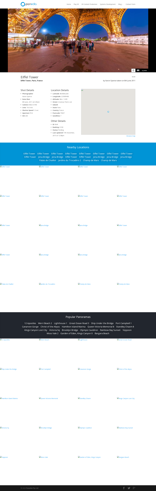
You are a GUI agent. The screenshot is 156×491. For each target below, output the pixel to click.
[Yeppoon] (19, 457)
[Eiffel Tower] (19, 167)
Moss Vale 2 (52, 333)
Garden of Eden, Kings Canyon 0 (76, 333)
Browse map (130, 136)
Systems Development (108, 4)
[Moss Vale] (58, 457)
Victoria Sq (54, 330)
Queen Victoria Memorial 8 (101, 326)
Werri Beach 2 (45, 323)
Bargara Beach (102, 333)
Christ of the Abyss (50, 326)
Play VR (76, 4)
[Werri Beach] (58, 340)
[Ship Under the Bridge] (19, 369)
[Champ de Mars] (97, 284)
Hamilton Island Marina (73, 326)
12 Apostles (30, 323)
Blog (120, 4)
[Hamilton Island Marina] (19, 398)
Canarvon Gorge (30, 326)
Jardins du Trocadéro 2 (69, 160)
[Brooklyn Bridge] (58, 428)
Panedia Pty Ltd (32, 488)
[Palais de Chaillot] (19, 284)
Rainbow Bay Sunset (110, 330)
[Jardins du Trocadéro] (58, 284)
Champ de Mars (91, 160)
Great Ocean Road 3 (79, 323)
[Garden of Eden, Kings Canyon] (97, 457)
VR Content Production (89, 4)
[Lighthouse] (97, 340)
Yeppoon (127, 330)
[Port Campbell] (58, 369)
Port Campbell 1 (124, 323)
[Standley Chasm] (97, 398)
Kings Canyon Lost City (35, 330)
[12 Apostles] (19, 340)
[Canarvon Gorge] (97, 369)
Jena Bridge (44, 156)
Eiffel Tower (29, 153)
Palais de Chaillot (47, 160)
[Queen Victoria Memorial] (58, 398)
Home (69, 4)
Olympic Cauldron (89, 330)
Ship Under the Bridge (102, 323)
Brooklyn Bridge (70, 330)
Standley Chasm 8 (125, 326)
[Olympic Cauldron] (97, 428)
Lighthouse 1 (60, 323)
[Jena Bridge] (58, 225)
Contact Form (130, 4)
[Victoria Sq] (19, 428)
